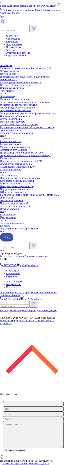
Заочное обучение (11, 130)
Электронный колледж (18, 52)
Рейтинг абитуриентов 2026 (15, 183)
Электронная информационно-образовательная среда (28, 113)
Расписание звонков (10, 144)
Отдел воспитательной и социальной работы (25, 155)
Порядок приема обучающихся (16, 189)
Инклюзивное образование (16, 116)
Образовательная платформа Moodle (19, 228)
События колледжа (10, 71)
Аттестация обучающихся (13, 149)
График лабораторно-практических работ (22, 152)
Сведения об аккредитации (14, 99)
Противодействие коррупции (15, 85)
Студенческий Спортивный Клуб (18, 166)
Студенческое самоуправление (16, 164)
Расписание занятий (10, 141)
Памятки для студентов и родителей (21, 161)
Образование (13, 38)
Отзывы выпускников (11, 200)
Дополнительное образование (17, 133)
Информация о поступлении (17, 186)
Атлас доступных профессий (15, 206)
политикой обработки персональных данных (25, 463)
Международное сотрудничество (17, 107)
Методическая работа (13, 121)
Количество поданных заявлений (17, 180)
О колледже (12, 36)
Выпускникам (13, 47)
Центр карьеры (9, 74)
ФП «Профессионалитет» (13, 192)
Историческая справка (12, 88)
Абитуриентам (14, 44)
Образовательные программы (15, 110)
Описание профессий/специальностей (20, 178)
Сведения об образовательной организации (25, 68)
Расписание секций (10, 169)
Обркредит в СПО (16, 55)
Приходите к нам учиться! (14, 203)
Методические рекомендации (15, 147)
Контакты (11, 50)
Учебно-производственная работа (19, 124)
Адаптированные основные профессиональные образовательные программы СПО (25, 103)
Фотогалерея (7, 90)
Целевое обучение (9, 209)
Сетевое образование (11, 119)
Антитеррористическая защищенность (20, 82)
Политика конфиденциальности (17, 320)
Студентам (12, 41)
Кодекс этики (7, 158)
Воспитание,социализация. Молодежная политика (27, 127)
